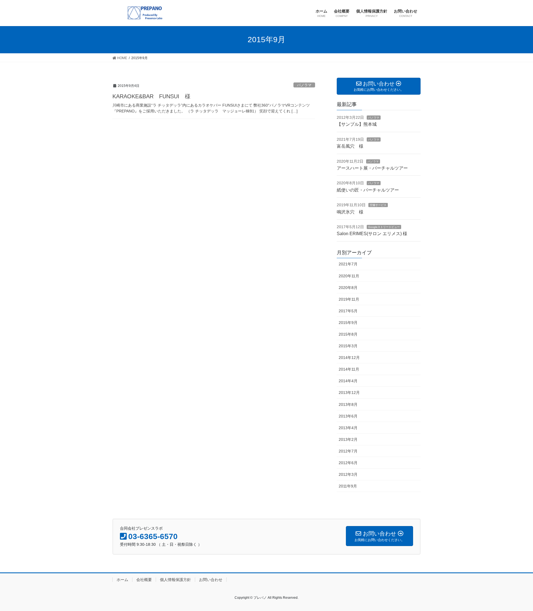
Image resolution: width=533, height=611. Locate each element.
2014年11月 (349, 369)
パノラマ (304, 85)
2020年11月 (349, 276)
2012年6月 (348, 463)
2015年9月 (348, 322)
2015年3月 (348, 346)
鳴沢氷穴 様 (350, 212)
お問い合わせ (210, 579)
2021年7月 (348, 264)
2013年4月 (348, 428)
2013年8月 (348, 404)
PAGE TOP (516, 588)
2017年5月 (348, 311)
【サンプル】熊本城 (357, 124)
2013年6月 (348, 416)
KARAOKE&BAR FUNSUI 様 (151, 96)
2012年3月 (348, 474)
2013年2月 (348, 439)
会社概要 (144, 579)
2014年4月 (348, 381)
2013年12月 (349, 392)
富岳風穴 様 (350, 146)
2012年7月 (348, 451)
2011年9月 (348, 486)
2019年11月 (349, 299)
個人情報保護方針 (175, 579)
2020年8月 (348, 287)
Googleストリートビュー (384, 226)
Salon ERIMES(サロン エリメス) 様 (372, 233)
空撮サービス (378, 205)
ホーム (122, 579)
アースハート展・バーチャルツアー (372, 168)
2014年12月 (349, 357)
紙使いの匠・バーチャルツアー (368, 190)
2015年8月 (348, 334)
